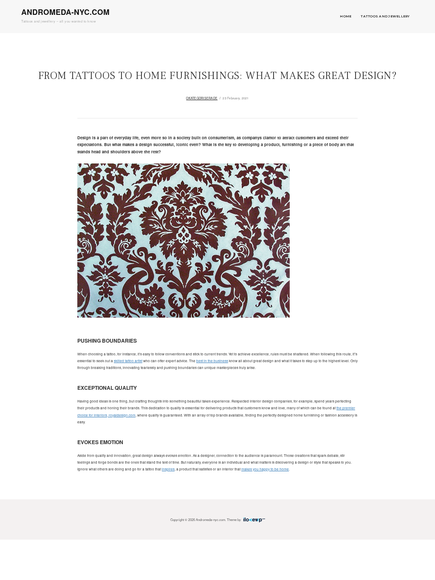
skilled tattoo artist (128, 360)
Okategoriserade (202, 98)
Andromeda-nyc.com (65, 11)
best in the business (212, 360)
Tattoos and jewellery (385, 16)
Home (345, 16)
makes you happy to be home (265, 469)
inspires (168, 469)
